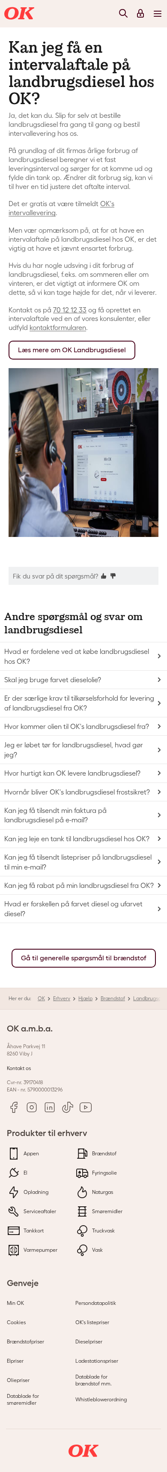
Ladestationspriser (96, 1361)
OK (41, 998)
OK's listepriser (92, 1322)
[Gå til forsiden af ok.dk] (20, 14)
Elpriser (15, 1361)
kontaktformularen (58, 327)
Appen (30, 1153)
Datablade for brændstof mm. (93, 1380)
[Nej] (113, 575)
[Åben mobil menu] (157, 13)
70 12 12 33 (69, 310)
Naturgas (102, 1192)
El (24, 1172)
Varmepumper (39, 1250)
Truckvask (103, 1230)
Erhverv (61, 998)
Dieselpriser (88, 1341)
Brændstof (113, 998)
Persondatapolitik (95, 1303)
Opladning (35, 1192)
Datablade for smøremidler (23, 1399)
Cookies (16, 1322)
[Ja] (103, 575)
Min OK (15, 1303)
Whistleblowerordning (101, 1399)
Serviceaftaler (39, 1211)
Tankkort (33, 1230)
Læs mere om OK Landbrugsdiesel (72, 350)
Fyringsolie (104, 1172)
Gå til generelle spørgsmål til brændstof (83, 958)
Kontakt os (19, 1068)
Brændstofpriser (25, 1341)
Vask (97, 1250)
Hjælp (85, 998)
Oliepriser (18, 1380)
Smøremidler (106, 1211)
